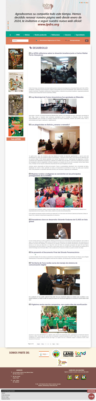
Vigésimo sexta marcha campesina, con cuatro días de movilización (59, 304)
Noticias (27, 35)
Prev (43, 344)
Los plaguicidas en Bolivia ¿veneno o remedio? (50, 125)
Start (38, 344)
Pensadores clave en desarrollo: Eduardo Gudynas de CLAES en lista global (58, 220)
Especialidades (80, 35)
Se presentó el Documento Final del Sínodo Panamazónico (55, 252)
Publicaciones (55, 35)
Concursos (67, 35)
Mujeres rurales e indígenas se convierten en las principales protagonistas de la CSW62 (55, 175)
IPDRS (18, 35)
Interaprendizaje (75, 40)
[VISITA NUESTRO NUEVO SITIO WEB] (91, 396)
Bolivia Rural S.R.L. (54, 385)
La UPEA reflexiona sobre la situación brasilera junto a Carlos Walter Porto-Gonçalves (58, 54)
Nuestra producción (40, 35)
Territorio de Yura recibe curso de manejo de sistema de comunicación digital (53, 264)
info (46, 247)
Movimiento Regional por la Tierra (50, 40)
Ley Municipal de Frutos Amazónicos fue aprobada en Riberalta (57, 97)
